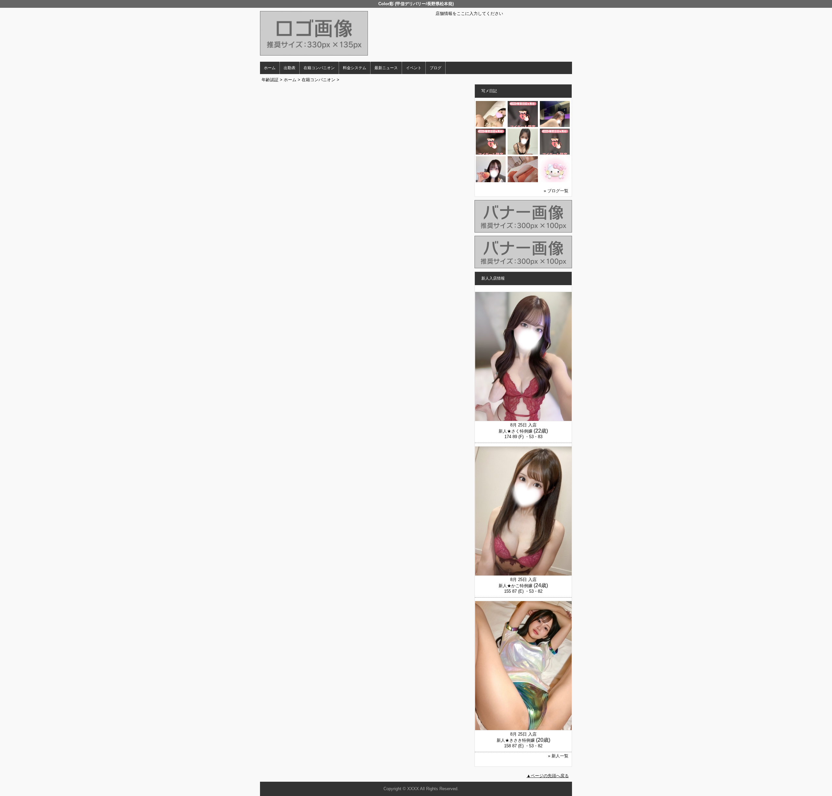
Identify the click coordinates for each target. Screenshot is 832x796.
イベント (414, 68)
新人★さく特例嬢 (515, 431)
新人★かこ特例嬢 (515, 585)
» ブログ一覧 (556, 190)
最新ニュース (386, 68)
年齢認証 (270, 79)
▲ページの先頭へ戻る (547, 775)
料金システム (354, 68)
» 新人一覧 (558, 755)
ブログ (435, 68)
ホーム (270, 68)
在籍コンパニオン (319, 68)
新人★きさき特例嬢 (516, 740)
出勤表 (289, 68)
